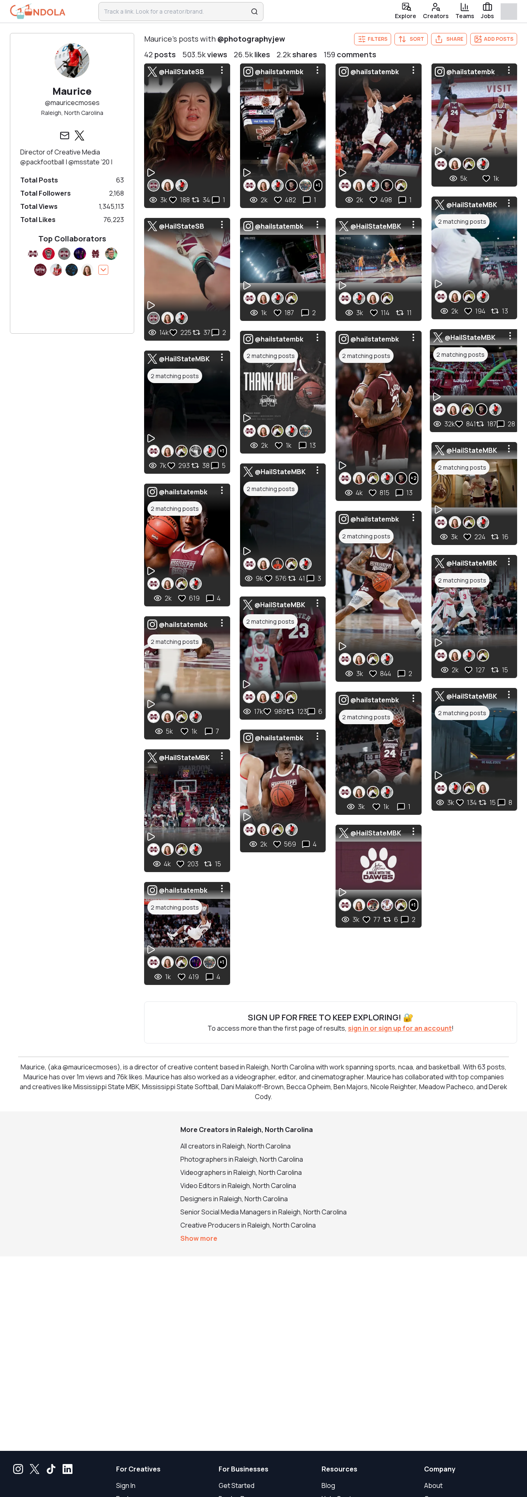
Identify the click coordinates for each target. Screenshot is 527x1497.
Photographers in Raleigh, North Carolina (241, 1159)
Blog (328, 1485)
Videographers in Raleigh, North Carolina (241, 1172)
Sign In (125, 1485)
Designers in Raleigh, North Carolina (234, 1198)
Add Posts (498, 38)
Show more (198, 1238)
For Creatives (138, 1469)
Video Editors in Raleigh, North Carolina (238, 1185)
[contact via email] (65, 135)
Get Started (236, 1485)
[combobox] (175, 11)
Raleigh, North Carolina (72, 113)
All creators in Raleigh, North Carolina (235, 1146)
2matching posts (175, 376)
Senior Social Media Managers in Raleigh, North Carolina (263, 1211)
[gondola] (37, 11)
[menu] (222, 70)
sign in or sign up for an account (400, 1028)
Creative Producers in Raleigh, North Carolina (248, 1225)
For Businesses (243, 1469)
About (433, 1485)
